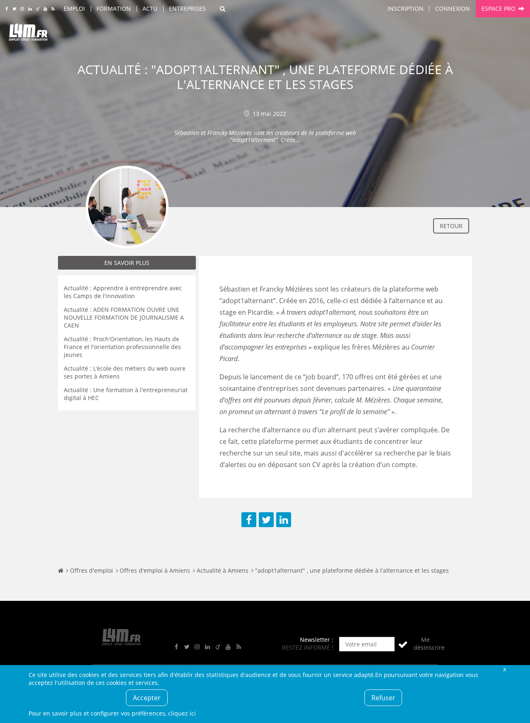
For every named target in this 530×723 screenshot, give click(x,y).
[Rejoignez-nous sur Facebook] (6, 9)
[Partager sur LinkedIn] (283, 519)
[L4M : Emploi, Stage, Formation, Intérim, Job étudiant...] (28, 34)
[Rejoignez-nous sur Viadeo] (37, 9)
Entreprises (187, 8)
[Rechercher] (222, 8)
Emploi (74, 8)
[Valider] (403, 644)
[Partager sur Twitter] (266, 519)
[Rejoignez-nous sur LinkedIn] (30, 9)
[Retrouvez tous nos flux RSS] (53, 9)
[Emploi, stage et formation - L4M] (60, 570)
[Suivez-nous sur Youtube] (45, 9)
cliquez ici (182, 713)
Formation (113, 8)
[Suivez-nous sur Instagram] (22, 9)
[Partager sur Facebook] (248, 519)
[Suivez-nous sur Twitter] (14, 9)
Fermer (504, 669)
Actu (149, 8)
